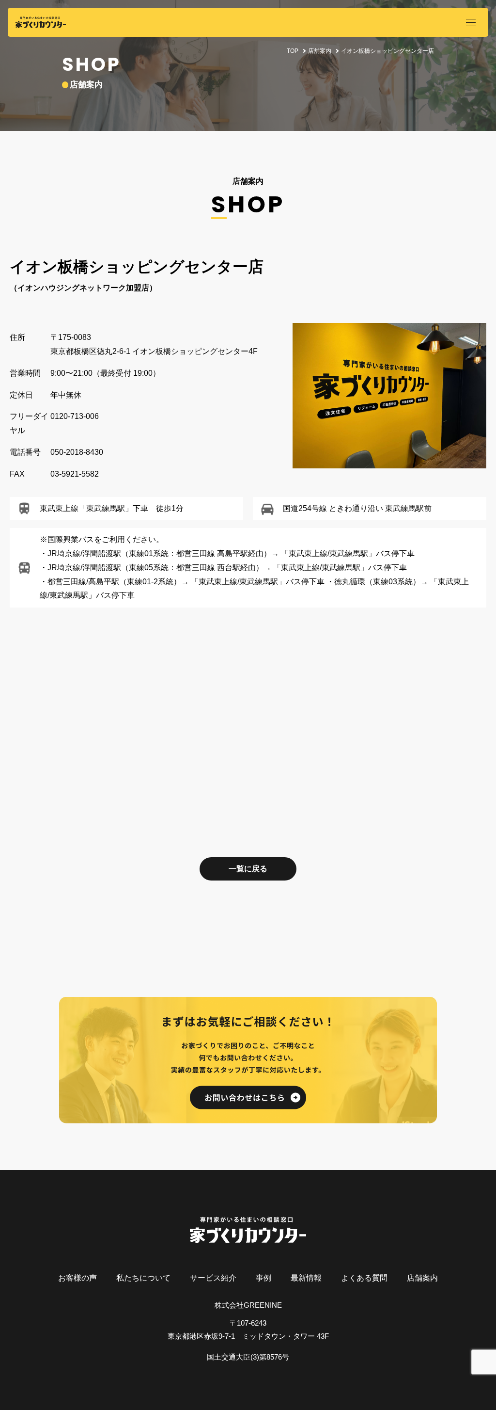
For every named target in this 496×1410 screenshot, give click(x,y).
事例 (263, 1278)
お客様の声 (77, 1278)
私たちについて (143, 1278)
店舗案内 (319, 51)
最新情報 (306, 1278)
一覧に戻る (248, 869)
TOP (292, 51)
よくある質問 (364, 1278)
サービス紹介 (213, 1278)
